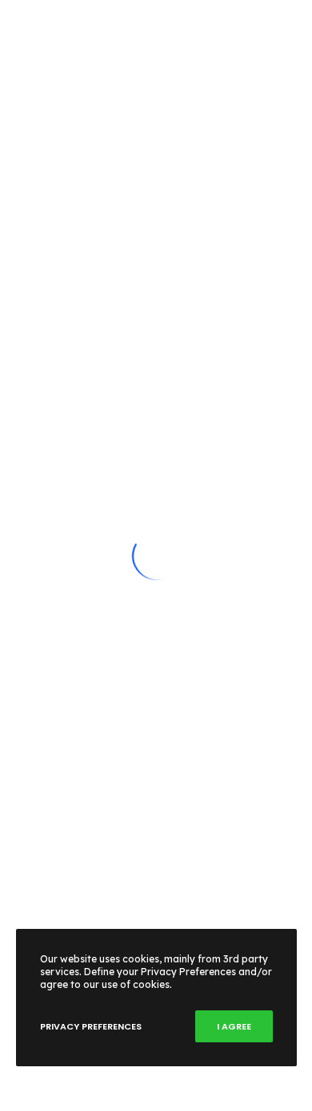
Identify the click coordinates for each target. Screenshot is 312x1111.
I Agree (234, 1026)
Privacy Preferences (91, 1026)
